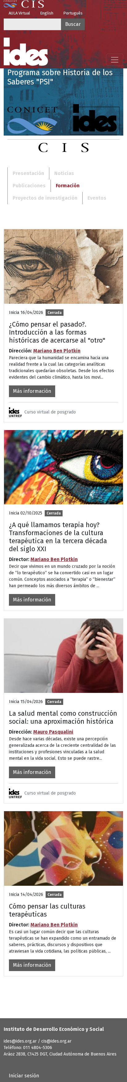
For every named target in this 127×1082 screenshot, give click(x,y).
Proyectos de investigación (45, 198)
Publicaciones (29, 186)
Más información (32, 391)
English (46, 13)
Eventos (97, 198)
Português (73, 13)
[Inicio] (26, 52)
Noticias (64, 173)
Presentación (28, 173)
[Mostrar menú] (114, 60)
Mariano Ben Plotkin (56, 351)
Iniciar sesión (24, 1076)
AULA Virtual (19, 13)
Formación (68, 186)
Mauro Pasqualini (53, 732)
